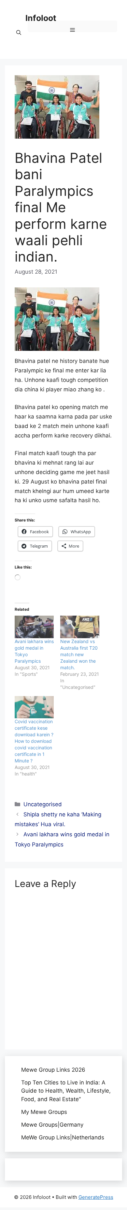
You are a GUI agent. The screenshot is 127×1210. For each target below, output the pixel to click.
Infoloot (40, 18)
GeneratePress (95, 1197)
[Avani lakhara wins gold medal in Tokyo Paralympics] (34, 627)
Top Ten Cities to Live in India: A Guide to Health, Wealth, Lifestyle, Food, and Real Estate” (66, 1090)
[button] (19, 33)
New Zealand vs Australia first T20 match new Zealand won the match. (79, 654)
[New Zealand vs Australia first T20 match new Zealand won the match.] (79, 627)
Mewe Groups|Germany (52, 1124)
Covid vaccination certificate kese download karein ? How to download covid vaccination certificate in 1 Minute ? (34, 741)
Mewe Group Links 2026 (53, 1069)
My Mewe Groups (44, 1112)
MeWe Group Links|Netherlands (62, 1137)
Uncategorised (42, 804)
